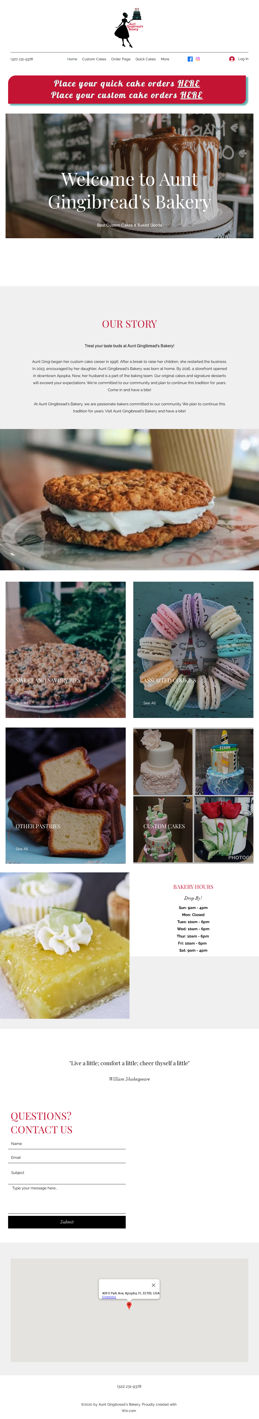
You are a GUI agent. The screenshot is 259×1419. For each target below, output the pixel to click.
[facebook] (190, 59)
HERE (189, 83)
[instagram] (197, 59)
